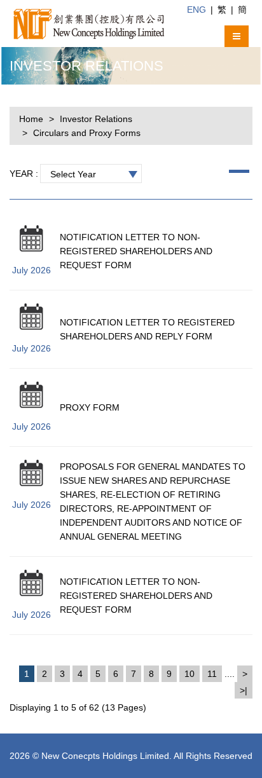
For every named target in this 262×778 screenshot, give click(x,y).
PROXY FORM (90, 407)
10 (189, 674)
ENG (196, 9)
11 (212, 674)
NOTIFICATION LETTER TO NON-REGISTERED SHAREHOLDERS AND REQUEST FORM (136, 251)
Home (31, 119)
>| (243, 690)
